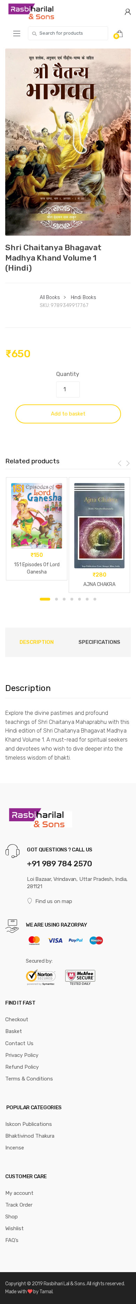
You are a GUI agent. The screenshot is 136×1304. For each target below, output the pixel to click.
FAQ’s (11, 1240)
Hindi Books (83, 297)
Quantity (67, 374)
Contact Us (19, 1043)
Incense (14, 1148)
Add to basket (68, 414)
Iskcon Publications (28, 1124)
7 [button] (94, 599)
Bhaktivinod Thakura (29, 1136)
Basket (13, 1031)
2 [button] (56, 599)
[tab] (36, 642)
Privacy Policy (21, 1055)
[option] (68, 142)
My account (19, 1193)
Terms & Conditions (29, 1079)
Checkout (16, 1019)
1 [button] (45, 599)
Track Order (18, 1205)
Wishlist (14, 1228)
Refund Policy (22, 1067)
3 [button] (64, 599)
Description (37, 642)
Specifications (99, 642)
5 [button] (79, 599)
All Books (50, 297)
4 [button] (71, 599)
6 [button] (87, 599)
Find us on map (53, 901)
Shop (11, 1217)
